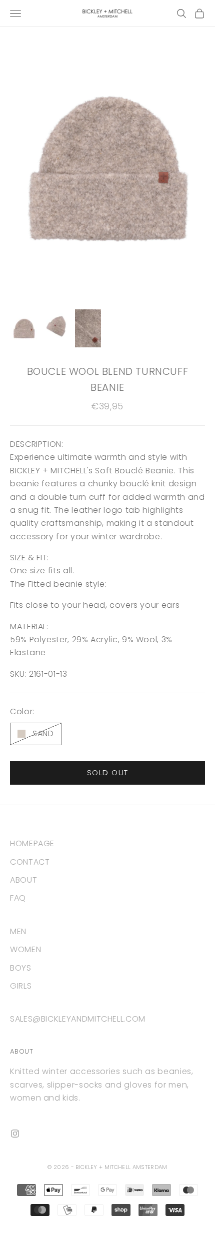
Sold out (107, 772)
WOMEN (25, 949)
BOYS (21, 968)
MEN (18, 931)
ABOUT (23, 880)
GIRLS (21, 986)
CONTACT (30, 862)
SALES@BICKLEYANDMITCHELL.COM (78, 1019)
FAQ (18, 898)
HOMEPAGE (32, 843)
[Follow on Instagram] (15, 1134)
